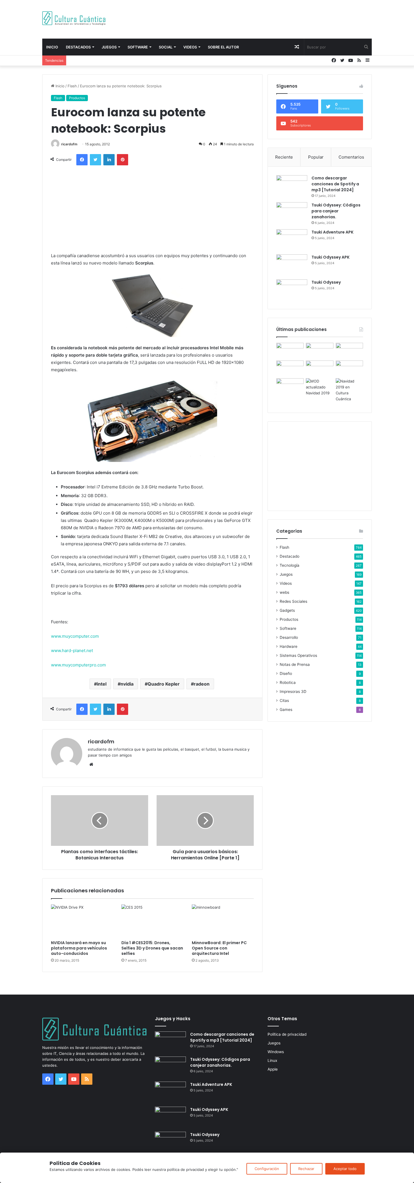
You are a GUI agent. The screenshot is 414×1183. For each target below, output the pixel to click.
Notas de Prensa (295, 664)
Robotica (288, 682)
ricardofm (69, 144)
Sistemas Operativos (298, 655)
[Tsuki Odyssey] (291, 290)
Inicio (52, 47)
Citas (284, 700)
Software (138, 47)
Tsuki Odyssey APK (330, 257)
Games (286, 709)
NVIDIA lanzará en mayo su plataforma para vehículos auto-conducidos (79, 948)
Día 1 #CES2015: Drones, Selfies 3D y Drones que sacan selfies (152, 948)
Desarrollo (289, 637)
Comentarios (351, 157)
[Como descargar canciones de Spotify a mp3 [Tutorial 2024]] (291, 185)
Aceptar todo (345, 1168)
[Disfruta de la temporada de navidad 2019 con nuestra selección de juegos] (349, 390)
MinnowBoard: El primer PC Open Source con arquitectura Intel (219, 948)
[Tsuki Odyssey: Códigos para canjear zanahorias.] (291, 212)
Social (165, 47)
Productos (77, 98)
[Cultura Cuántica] (73, 18)
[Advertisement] (263, 18)
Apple (273, 1069)
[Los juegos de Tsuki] (290, 386)
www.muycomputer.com (75, 636)
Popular (316, 157)
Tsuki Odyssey (326, 282)
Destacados (78, 47)
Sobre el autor (223, 47)
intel (101, 684)
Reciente (284, 157)
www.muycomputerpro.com (78, 665)
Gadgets (287, 610)
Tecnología (289, 565)
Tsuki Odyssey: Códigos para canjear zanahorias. (335, 211)
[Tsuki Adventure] (349, 350)
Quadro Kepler (164, 684)
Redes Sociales (293, 601)
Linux (272, 1060)
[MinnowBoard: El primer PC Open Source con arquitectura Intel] (223, 920)
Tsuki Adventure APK (332, 232)
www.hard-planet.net (72, 650)
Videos (190, 47)
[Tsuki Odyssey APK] (291, 264)
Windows (276, 1051)
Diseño (286, 673)
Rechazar (306, 1168)
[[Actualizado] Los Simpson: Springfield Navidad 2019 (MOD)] (319, 387)
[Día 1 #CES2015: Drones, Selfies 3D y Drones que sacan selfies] (152, 920)
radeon (202, 684)
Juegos (109, 47)
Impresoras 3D (293, 691)
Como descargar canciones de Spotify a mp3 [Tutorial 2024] (335, 184)
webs (284, 592)
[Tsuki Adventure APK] (291, 239)
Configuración (267, 1168)
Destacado (289, 556)
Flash (72, 86)
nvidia (127, 684)
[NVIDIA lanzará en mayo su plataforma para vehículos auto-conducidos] (82, 920)
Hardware (288, 646)
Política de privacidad (287, 1034)
